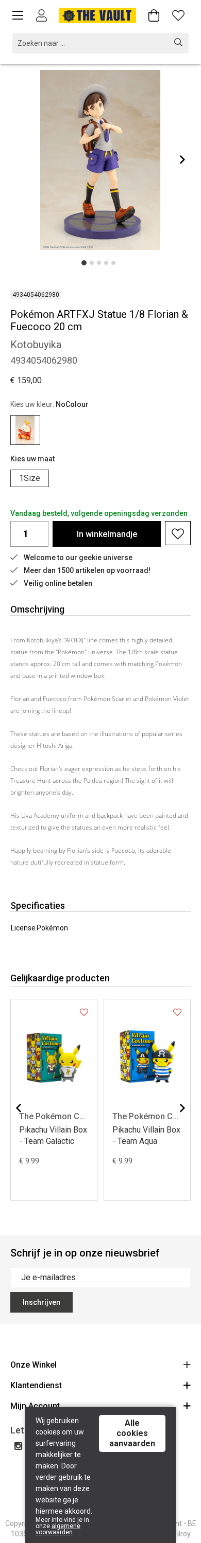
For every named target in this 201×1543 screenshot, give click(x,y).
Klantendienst (36, 1385)
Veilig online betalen (58, 583)
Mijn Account (35, 1406)
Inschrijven (41, 1302)
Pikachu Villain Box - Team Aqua (146, 1135)
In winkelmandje (107, 534)
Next (182, 159)
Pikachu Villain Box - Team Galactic (53, 1135)
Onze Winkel (33, 1365)
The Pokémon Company (54, 1116)
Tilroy (182, 1534)
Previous (18, 1108)
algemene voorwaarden (58, 1529)
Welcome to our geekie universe (78, 557)
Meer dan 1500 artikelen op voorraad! (87, 570)
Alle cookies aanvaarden (132, 1433)
